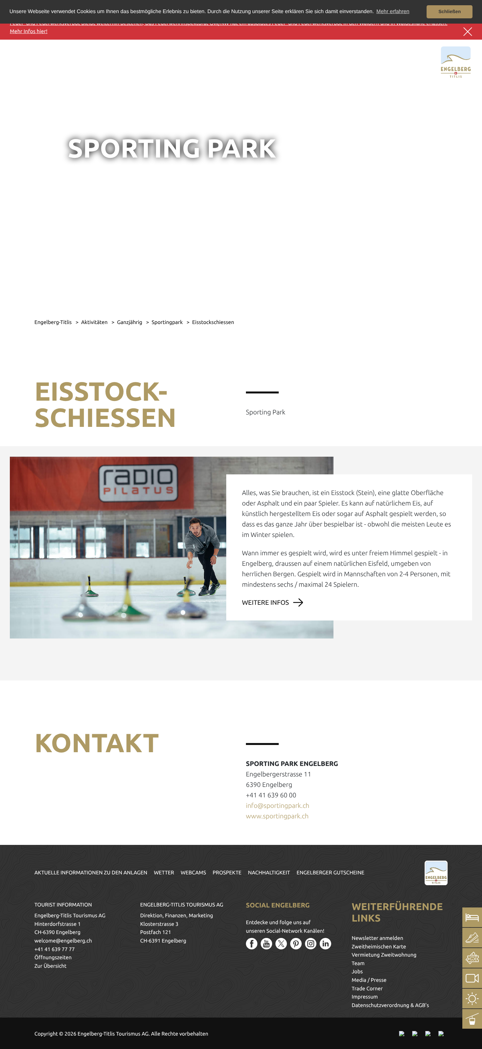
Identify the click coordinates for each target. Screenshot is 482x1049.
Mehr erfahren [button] (393, 11)
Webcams (193, 873)
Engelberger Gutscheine (331, 873)
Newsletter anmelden (377, 938)
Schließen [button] (449, 11)
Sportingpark (167, 322)
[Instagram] (310, 943)
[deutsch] (35, 61)
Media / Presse (369, 980)
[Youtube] (266, 943)
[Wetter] (472, 998)
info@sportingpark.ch (277, 805)
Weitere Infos (265, 602)
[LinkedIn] (325, 943)
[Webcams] (472, 978)
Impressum (365, 997)
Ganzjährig (130, 322)
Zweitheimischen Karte (379, 947)
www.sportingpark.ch (277, 816)
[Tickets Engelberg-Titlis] (472, 958)
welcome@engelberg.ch (63, 941)
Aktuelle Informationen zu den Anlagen (90, 873)
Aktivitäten (95, 322)
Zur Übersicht (50, 966)
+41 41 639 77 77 (54, 949)
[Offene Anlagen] (472, 1019)
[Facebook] (251, 943)
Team (358, 963)
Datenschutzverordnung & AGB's (390, 1005)
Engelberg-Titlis (53, 322)
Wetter (164, 873)
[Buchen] (472, 917)
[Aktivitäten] (472, 937)
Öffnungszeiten (52, 958)
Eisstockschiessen (213, 322)
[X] (281, 943)
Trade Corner (367, 989)
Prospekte (227, 873)
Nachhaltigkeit (269, 873)
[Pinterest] (296, 943)
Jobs (357, 972)
